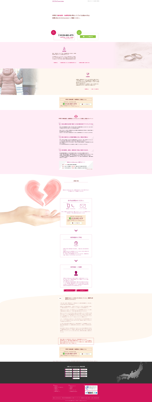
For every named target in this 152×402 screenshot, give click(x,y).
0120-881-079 (71, 104)
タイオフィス (76, 378)
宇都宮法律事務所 (83, 369)
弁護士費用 (71, 387)
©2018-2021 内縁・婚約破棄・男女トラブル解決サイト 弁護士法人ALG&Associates (76, 400)
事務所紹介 (71, 388)
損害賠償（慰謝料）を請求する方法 (84, 62)
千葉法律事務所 (76, 371)
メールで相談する (86, 104)
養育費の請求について (57, 391)
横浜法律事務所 (83, 371)
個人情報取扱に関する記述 (73, 391)
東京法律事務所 (68, 369)
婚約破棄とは (56, 62)
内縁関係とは (56, 388)
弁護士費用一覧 (82, 290)
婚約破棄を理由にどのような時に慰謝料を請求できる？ (68, 62)
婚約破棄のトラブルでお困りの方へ (59, 387)
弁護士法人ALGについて (69, 290)
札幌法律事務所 (76, 369)
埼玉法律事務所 (68, 371)
